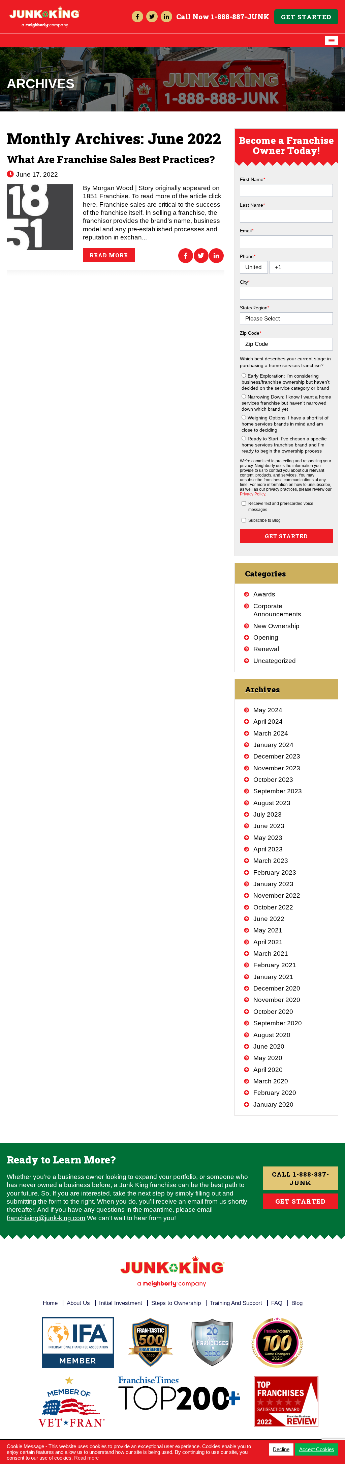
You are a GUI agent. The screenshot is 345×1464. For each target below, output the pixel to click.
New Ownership (276, 626)
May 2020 (267, 1057)
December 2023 (276, 756)
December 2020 (276, 988)
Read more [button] (86, 1458)
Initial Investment (120, 1303)
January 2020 (273, 1104)
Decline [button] (281, 1449)
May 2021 (267, 930)
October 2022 (273, 907)
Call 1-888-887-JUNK (300, 1178)
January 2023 (273, 884)
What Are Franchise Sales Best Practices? (111, 159)
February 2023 (274, 872)
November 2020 (276, 999)
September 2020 (277, 1023)
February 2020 (274, 1092)
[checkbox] (286, 412)
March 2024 (270, 733)
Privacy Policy (252, 494)
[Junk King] (44, 8)
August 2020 (271, 1034)
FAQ (276, 1303)
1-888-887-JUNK (240, 16)
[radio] (287, 381)
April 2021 (268, 942)
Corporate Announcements (277, 610)
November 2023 (276, 768)
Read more (109, 255)
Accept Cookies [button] (316, 1449)
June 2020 (268, 1046)
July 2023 (267, 814)
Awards (264, 594)
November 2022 (276, 895)
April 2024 (268, 721)
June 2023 (268, 825)
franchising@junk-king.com (46, 1218)
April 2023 (268, 849)
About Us (78, 1303)
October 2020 (273, 1011)
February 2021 (274, 965)
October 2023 (273, 779)
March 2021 (270, 953)
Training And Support (236, 1303)
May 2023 (267, 837)
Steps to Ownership (176, 1303)
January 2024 (273, 744)
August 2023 (271, 802)
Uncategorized (274, 660)
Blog (297, 1303)
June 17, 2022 (36, 174)
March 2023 (270, 860)
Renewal (266, 648)
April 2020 (268, 1069)
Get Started (306, 16)
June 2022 (268, 918)
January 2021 (273, 976)
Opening (265, 637)
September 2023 (277, 791)
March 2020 (270, 1081)
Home (50, 1303)
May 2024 (267, 710)
